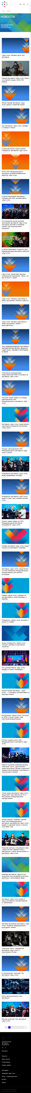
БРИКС (4, 1079)
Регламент (5, 1070)
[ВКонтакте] (2, 1047)
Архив (4, 1082)
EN (20, 4)
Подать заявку (6, 1065)
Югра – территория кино (9, 1076)
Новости (4, 1056)
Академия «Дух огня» (8, 1073)
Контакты (5, 1051)
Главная (3, 11)
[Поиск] (24, 4)
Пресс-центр (6, 1059)
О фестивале (6, 1062)
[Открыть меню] (27, 4)
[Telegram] (5, 1047)
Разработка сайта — (9, 1091)
